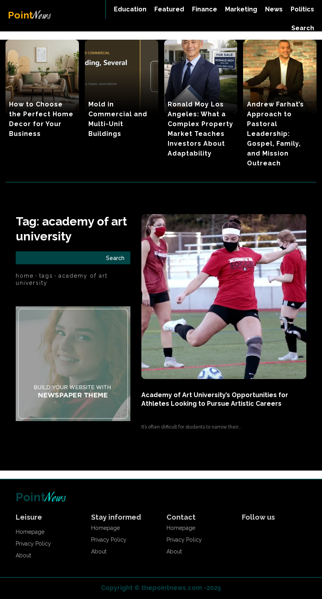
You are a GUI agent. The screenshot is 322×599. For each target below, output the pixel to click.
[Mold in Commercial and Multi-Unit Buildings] (121, 76)
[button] (302, 28)
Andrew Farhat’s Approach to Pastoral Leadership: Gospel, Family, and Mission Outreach (275, 134)
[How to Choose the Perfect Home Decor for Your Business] (42, 76)
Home (25, 276)
